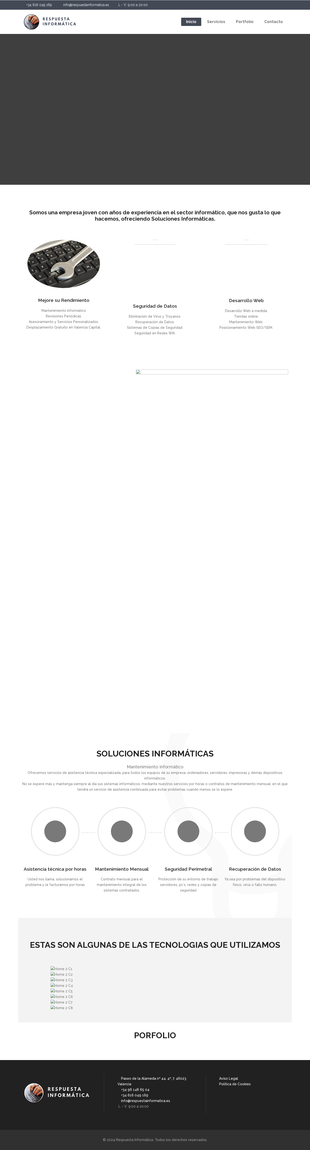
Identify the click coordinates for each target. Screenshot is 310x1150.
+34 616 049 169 (39, 5)
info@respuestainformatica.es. (87, 5)
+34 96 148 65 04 (135, 1090)
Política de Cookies (235, 1084)
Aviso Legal (228, 1078)
